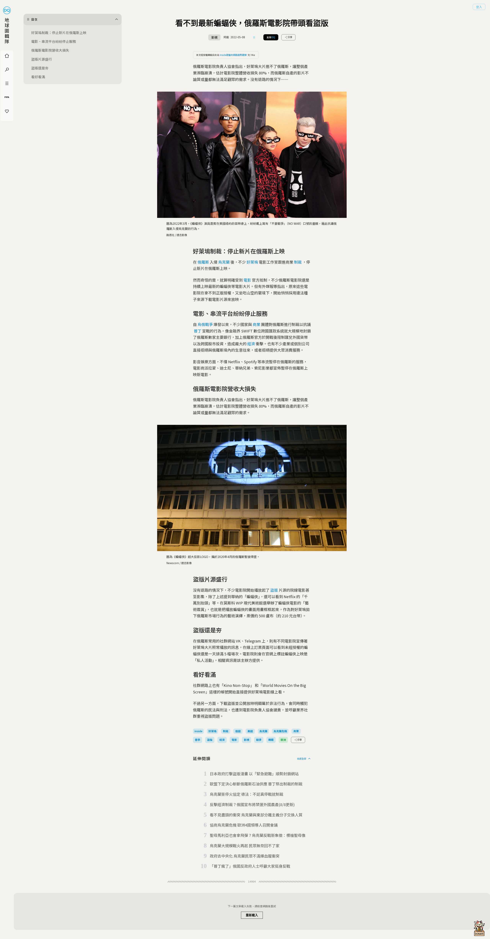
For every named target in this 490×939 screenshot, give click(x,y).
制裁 (298, 262)
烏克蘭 (224, 262)
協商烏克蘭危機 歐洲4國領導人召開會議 (244, 825)
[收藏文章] (254, 37)
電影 (247, 280)
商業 (256, 324)
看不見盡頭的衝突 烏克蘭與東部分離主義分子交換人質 (256, 815)
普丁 (197, 331)
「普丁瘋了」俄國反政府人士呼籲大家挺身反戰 (250, 866)
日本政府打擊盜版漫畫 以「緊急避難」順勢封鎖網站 (254, 773)
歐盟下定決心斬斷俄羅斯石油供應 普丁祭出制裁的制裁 (256, 784)
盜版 (274, 590)
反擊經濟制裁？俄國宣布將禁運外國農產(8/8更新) (252, 804)
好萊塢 (252, 262)
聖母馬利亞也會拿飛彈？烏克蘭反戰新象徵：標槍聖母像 (257, 835)
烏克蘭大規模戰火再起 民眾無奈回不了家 (244, 845)
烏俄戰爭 (205, 324)
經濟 (251, 343)
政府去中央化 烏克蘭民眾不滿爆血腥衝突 (244, 856)
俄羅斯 (203, 262)
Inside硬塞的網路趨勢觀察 (233, 54)
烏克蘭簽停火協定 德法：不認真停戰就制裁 (246, 794)
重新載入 (252, 915)
